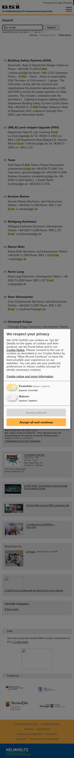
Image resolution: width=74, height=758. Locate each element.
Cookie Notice (16, 350)
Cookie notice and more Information (30, 376)
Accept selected (36, 412)
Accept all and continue (36, 422)
